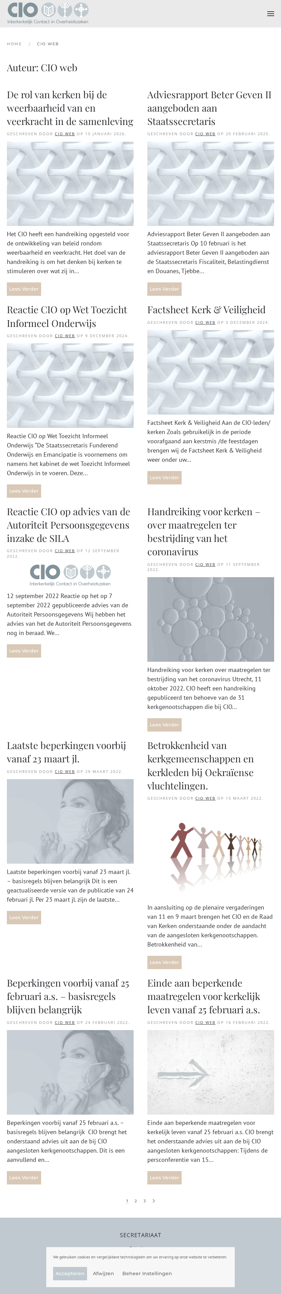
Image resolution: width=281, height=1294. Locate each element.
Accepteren (70, 1273)
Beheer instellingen (147, 1273)
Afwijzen (103, 1273)
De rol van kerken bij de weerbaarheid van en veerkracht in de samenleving (70, 107)
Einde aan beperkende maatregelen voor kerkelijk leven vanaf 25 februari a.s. (203, 996)
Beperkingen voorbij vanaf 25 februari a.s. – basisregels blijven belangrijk (68, 996)
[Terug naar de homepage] (48, 13)
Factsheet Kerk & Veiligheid (207, 309)
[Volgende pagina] (154, 1201)
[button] (270, 13)
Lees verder (24, 289)
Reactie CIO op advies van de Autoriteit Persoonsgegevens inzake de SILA (68, 524)
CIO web (65, 133)
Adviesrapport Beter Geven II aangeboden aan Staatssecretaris (209, 107)
